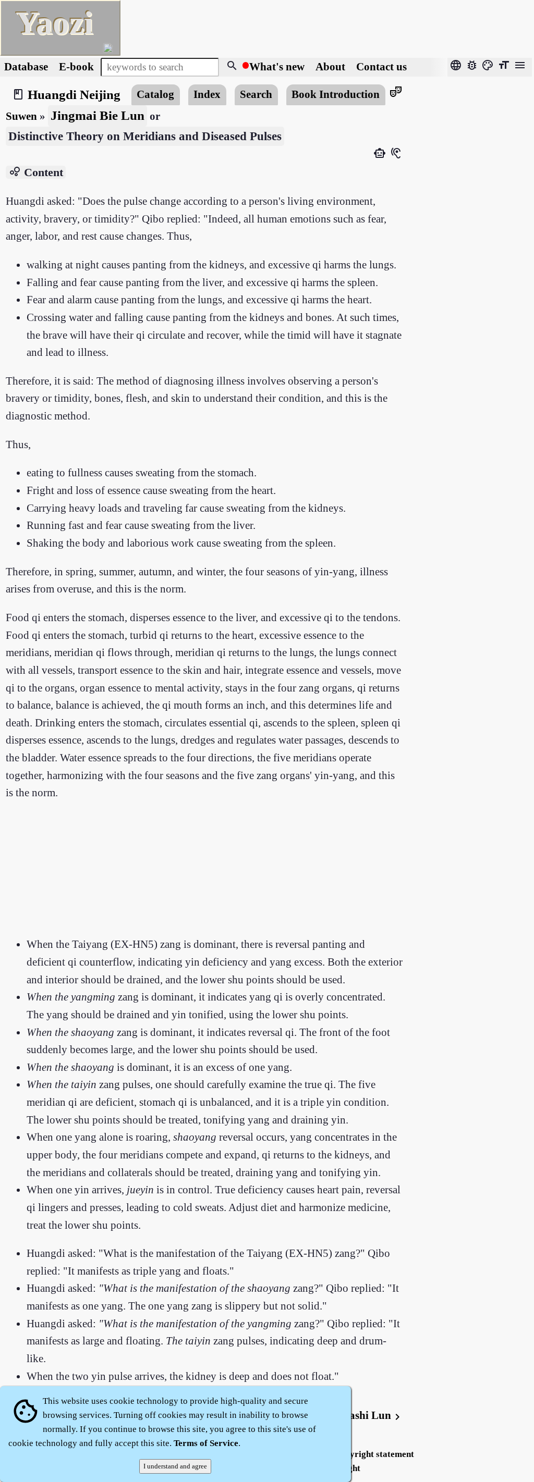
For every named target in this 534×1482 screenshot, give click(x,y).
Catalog (155, 94)
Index (207, 94)
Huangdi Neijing (74, 95)
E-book (76, 66)
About (331, 66)
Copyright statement (374, 1454)
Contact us (381, 66)
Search (256, 94)
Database (26, 66)
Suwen (21, 116)
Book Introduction (336, 94)
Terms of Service (206, 1443)
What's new (277, 66)
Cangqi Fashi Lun (354, 1415)
